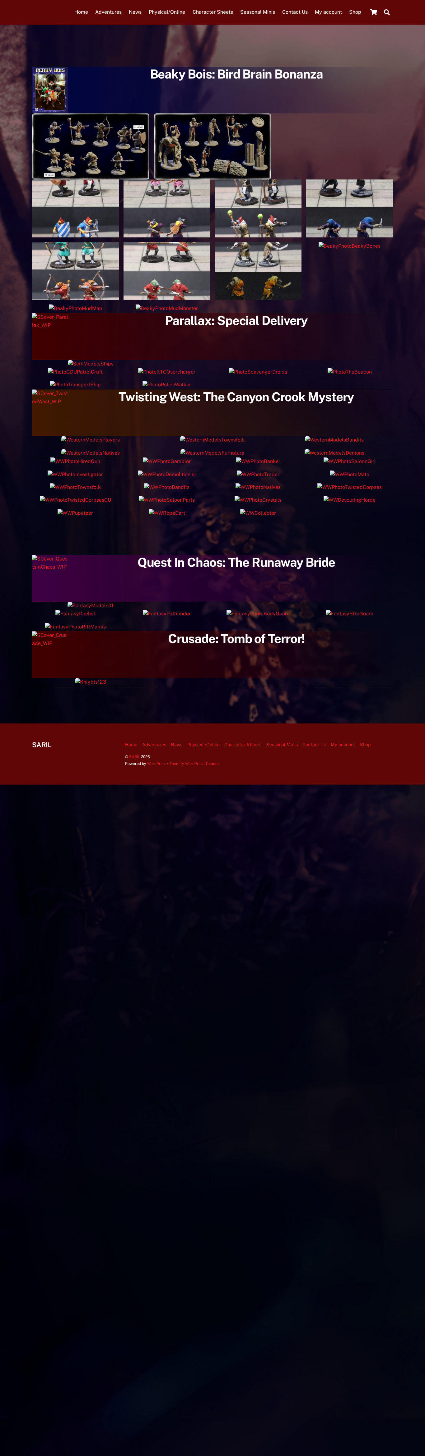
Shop (355, 12)
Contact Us (295, 12)
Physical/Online (167, 12)
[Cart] (373, 12)
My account (328, 12)
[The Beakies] (90, 175)
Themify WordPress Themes (194, 763)
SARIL (134, 756)
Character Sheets (213, 12)
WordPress (156, 763)
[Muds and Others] (212, 175)
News (135, 12)
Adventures (108, 12)
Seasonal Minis (257, 12)
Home (81, 12)
